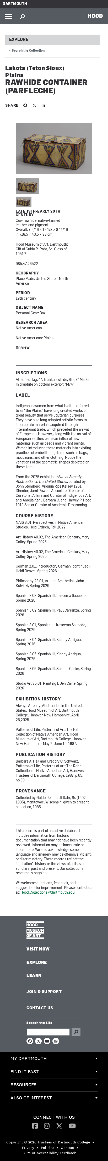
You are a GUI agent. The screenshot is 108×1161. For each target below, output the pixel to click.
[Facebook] (35, 1125)
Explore (18, 40)
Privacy (28, 1147)
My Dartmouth (28, 1058)
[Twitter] (59, 1125)
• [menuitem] (93, 1142)
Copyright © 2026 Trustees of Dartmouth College (48, 1142)
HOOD (95, 15)
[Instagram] (47, 1125)
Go (76, 1032)
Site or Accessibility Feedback (50, 1153)
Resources (23, 1085)
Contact (67, 1147)
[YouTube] (72, 1125)
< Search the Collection (27, 50)
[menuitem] (54, 1058)
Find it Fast (24, 1071)
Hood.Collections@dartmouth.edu (47, 893)
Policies (47, 1147)
